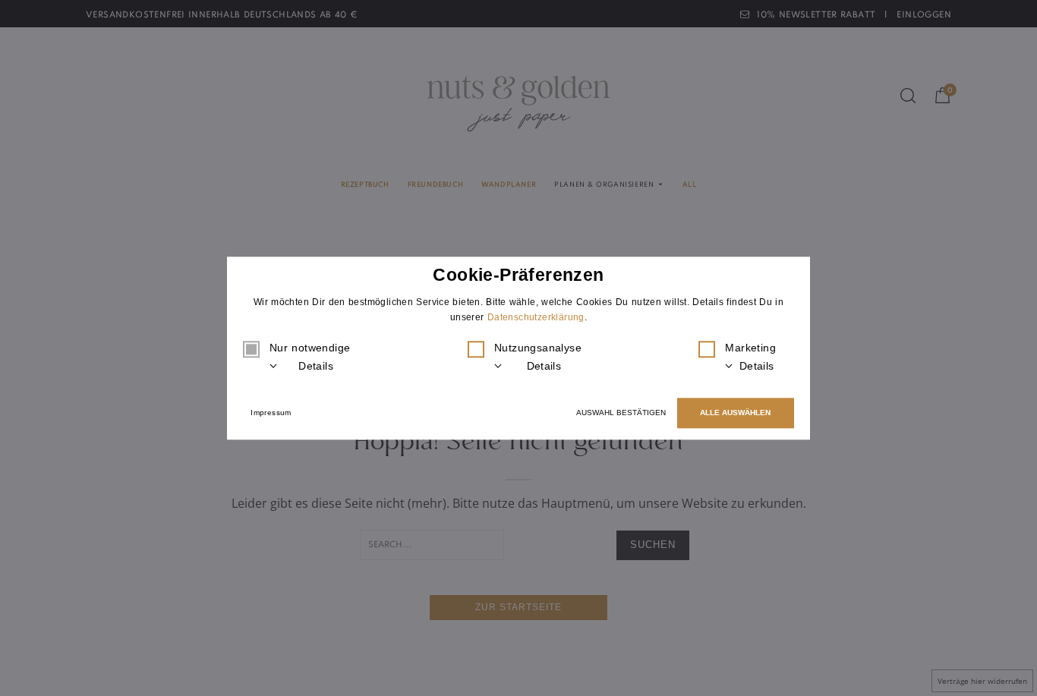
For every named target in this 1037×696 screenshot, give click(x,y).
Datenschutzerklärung (536, 317)
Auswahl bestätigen (621, 412)
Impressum (271, 412)
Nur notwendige (309, 357)
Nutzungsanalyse (538, 357)
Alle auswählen (735, 412)
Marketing (750, 357)
